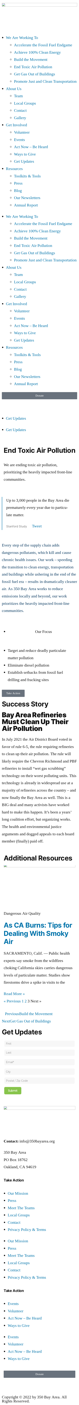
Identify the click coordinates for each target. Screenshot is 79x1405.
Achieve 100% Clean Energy (37, 52)
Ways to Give (25, 154)
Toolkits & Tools (27, 176)
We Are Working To (22, 37)
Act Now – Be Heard (31, 146)
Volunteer (22, 132)
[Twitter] (16, 403)
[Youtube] (46, 403)
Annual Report (26, 205)
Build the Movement (30, 59)
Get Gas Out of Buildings (34, 74)
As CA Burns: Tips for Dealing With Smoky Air (38, 933)
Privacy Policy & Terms (27, 1229)
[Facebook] (6, 403)
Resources (14, 168)
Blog (18, 190)
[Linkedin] (36, 403)
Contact (20, 110)
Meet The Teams (21, 1208)
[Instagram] (26, 403)
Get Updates (24, 161)
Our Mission (18, 1193)
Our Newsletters (27, 197)
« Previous (12, 1001)
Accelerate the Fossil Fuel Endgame (43, 45)
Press (18, 183)
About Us (13, 88)
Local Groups (25, 103)
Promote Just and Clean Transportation (45, 81)
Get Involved (16, 125)
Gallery (20, 117)
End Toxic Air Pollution (33, 66)
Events (19, 139)
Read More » (14, 993)
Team (18, 96)
